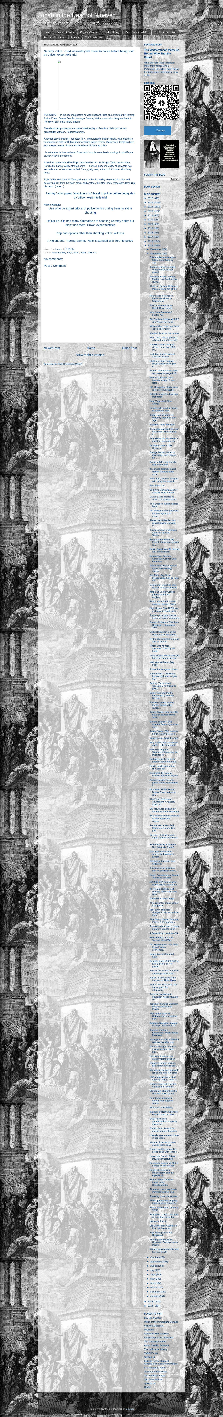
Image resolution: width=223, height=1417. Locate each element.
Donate (160, 130)
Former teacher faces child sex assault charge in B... (164, 371)
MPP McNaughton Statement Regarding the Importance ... (164, 752)
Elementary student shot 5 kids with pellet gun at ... (163, 1092)
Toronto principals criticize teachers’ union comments (164, 616)
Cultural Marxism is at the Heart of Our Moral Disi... (164, 633)
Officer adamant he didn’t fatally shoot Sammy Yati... (163, 260)
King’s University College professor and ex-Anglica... (162, 594)
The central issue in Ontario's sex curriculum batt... (163, 1016)
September (156, 1261)
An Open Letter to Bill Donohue (161, 446)
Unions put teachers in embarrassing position (162, 1057)
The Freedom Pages (155, 1375)
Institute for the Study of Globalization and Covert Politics (160, 1362)
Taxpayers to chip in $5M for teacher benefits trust (164, 1040)
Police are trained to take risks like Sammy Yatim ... (164, 602)
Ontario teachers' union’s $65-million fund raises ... (164, 1064)
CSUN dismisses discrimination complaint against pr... (163, 1121)
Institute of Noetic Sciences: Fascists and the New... (164, 1113)
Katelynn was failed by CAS (164, 738)
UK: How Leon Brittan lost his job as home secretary (164, 810)
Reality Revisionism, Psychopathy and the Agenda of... (162, 1173)
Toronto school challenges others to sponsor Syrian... (163, 532)
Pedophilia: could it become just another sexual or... (164, 1215)
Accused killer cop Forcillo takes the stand (163, 463)
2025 (151, 202)
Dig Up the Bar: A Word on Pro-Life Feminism (163, 1227)
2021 (151, 219)
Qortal (147, 1387)
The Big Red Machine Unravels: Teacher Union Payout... (164, 1242)
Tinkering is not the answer (163, 1196)
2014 (151, 1301)
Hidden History (112, 32)
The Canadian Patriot (155, 1341)
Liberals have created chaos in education (164, 1136)
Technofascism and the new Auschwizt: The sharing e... (164, 431)
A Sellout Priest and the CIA (164, 933)
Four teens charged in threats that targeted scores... (161, 1100)
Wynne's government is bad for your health (164, 1250)
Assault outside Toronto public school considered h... (164, 782)
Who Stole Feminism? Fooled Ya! (161, 313)
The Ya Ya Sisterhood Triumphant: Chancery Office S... (162, 802)
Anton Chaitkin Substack (156, 1345)
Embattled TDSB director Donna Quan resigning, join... (163, 792)
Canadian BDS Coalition (156, 1333)
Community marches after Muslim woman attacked (163, 586)
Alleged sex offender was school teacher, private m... (163, 523)
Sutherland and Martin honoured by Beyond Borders (162, 695)
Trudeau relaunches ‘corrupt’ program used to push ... (164, 927)
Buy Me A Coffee (66, 32)
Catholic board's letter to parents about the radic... (164, 760)
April (153, 1283)
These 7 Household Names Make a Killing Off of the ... (164, 289)
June (153, 1274)
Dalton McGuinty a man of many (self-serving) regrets (163, 568)
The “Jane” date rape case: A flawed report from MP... (164, 338)
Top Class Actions (153, 1379)
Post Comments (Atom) (70, 364)
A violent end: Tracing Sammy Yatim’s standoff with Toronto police (90, 240)
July (152, 1270)
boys (69, 252)
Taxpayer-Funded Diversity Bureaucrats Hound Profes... (164, 1006)
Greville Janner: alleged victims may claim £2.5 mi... (162, 347)
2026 (151, 198)
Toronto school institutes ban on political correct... (163, 869)
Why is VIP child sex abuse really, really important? (163, 743)
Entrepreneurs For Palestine (158, 1337)
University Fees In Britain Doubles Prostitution (162, 1157)
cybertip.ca (149, 1383)
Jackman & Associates (155, 1371)
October (154, 1257)
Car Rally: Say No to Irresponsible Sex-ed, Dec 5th (164, 578)
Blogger (130, 1409)
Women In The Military (161, 1107)
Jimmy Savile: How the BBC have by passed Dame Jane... (164, 715)
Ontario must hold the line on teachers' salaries (163, 1085)
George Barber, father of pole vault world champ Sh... (163, 455)
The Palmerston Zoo (165, 32)
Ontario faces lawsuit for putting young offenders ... (164, 1129)
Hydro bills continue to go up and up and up (164, 640)
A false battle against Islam (163, 669)
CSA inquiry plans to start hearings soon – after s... (164, 1078)
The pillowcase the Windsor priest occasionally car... (164, 439)
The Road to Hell (94, 37)
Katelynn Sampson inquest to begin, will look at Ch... (164, 1024)
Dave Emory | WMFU (137, 32)
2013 (151, 1306)
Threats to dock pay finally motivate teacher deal (163, 1190)
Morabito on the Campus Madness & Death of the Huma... (163, 279)
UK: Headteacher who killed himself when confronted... (164, 947)
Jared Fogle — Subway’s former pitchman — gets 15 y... (163, 676)
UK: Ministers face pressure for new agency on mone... (164, 513)
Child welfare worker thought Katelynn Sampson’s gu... (164, 656)
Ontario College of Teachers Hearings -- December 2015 (164, 625)
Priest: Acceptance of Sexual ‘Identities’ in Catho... (164, 876)
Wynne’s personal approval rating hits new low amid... (164, 1071)
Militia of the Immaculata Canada (161, 1322)
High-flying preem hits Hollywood (161, 1233)
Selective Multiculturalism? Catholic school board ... (163, 491)
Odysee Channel (89, 32)
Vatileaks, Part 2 (158, 1221)
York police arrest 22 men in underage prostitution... (164, 972)
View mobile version (90, 355)
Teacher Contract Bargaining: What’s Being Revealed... (164, 1033)
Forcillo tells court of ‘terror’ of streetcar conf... (164, 409)
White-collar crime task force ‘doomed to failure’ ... (164, 327)
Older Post (129, 348)
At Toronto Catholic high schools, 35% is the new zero (163, 891)
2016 (151, 241)
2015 (151, 245)
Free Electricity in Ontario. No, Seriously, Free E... (163, 845)
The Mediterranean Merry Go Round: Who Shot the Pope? (161, 54)
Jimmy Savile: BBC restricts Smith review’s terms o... (164, 732)
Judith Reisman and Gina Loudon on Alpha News (163, 979)
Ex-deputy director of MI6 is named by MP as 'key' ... (164, 1164)
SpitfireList (149, 1357)
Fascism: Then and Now (162, 424)
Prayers (75, 37)
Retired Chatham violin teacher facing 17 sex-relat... (162, 380)
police (83, 252)
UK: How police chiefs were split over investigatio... (164, 388)
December (156, 249)
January (154, 1296)
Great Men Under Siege (162, 898)
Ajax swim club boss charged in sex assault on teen (164, 912)
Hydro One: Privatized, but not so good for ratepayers (163, 987)
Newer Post (52, 348)
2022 (151, 215)
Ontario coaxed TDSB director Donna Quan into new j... (164, 724)
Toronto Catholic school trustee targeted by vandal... (162, 705)
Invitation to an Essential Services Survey (162, 355)
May (152, 1279)
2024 (151, 207)
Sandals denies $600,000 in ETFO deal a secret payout (164, 964)
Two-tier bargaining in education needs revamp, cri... (164, 997)
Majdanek (149, 1329)
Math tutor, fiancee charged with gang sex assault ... (164, 479)
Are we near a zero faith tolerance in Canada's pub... (162, 828)
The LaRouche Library (155, 1349)
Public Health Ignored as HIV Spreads (162, 767)
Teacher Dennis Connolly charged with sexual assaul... (163, 269)
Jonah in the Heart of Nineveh (77, 15)
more (58, 186)
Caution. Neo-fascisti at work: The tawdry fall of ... (164, 498)
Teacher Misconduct (54, 37)
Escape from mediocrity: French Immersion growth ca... (164, 542)
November (156, 253)
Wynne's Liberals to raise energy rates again (163, 1143)
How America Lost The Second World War (161, 938)
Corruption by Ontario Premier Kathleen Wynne (164, 774)
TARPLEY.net (151, 1353)
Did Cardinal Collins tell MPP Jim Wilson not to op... (164, 320)
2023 (151, 211)
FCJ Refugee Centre (155, 1367)
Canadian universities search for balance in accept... (162, 854)
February (155, 1292)
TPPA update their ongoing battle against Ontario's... (164, 1201)
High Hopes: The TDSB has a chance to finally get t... (164, 609)
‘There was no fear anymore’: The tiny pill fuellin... (162, 648)
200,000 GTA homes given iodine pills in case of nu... (164, 883)
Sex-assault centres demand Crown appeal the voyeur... (164, 818)
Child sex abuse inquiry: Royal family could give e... (163, 364)
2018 (151, 232)
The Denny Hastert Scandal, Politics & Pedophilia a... (164, 920)
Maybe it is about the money (164, 333)
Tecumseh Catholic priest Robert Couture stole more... (163, 471)
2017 (151, 237)
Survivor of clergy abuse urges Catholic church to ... (163, 837)
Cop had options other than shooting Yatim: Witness (90, 233)
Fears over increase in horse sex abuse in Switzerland (161, 298)
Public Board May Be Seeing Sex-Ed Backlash (164, 550)
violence (92, 252)
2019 (151, 228)
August (154, 1266)
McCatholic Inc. (158, 485)
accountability (59, 252)
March (154, 1287)
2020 (151, 224)
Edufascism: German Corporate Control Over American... (163, 559)
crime (76, 252)
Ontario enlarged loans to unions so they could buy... (163, 1049)
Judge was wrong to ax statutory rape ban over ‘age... (163, 418)
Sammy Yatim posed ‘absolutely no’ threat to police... (163, 686)
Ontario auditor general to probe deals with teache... (164, 1150)
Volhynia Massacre (154, 1326)
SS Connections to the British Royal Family (161, 306)
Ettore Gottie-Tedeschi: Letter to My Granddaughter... (162, 1182)
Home (47, 32)
